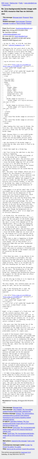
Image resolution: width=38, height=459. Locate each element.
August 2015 (6, 5)
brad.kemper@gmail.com (24, 28)
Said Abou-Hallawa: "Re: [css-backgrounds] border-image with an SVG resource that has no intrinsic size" (18, 423)
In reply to (13, 23)
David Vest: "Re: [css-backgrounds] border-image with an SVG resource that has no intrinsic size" (19, 429)
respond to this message (19, 441)
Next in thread (21, 23)
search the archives (28, 449)
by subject (11, 447)
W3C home (4, 3)
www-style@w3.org (30, 3)
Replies (28, 23)
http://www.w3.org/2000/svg (21, 64)
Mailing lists (13, 3)
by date (27, 445)
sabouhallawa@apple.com (11, 34)
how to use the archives (14, 449)
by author (18, 447)
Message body (17, 17)
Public (21, 3)
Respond (26, 17)
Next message (20, 21)
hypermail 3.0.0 (26, 452)
